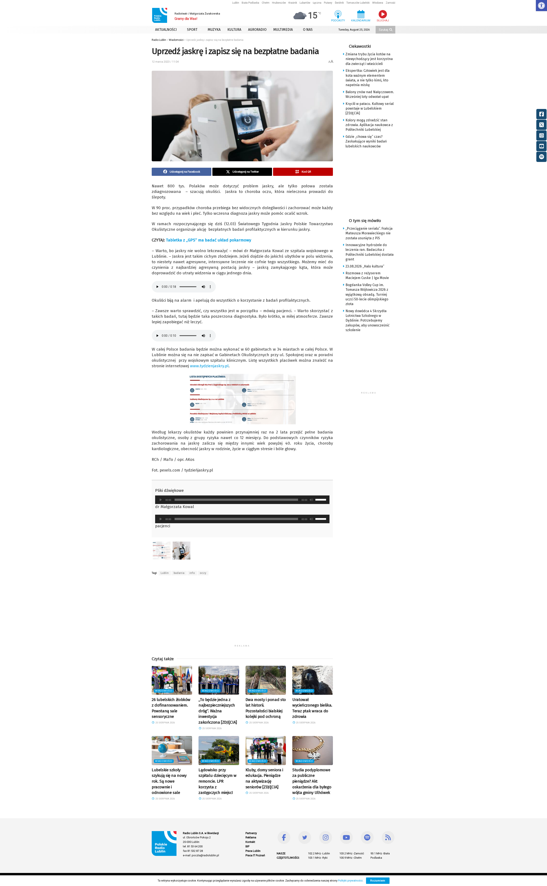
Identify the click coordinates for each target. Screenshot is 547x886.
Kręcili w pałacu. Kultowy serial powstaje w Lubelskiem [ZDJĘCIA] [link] (370, 108)
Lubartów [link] (305, 2)
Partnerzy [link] (251, 833)
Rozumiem (377, 880)
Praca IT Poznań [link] (255, 855)
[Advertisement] (242, 612)
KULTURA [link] (234, 30)
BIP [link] (247, 846)
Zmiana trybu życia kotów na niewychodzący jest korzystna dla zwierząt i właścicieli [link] (369, 59)
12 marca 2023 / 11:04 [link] (165, 61)
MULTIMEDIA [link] (283, 30)
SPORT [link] (192, 30)
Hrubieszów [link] (279, 2)
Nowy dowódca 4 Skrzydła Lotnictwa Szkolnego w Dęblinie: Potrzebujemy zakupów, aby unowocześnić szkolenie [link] (368, 320)
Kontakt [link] (250, 841)
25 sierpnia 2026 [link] (165, 722)
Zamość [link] (390, 2)
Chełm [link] (265, 2)
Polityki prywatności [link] (350, 880)
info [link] (192, 573)
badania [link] (179, 573)
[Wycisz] (311, 500)
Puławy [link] (328, 2)
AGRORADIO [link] (257, 30)
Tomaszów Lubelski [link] (358, 2)
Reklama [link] (251, 837)
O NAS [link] (308, 30)
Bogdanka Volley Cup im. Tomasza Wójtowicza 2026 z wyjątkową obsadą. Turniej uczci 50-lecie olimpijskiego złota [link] (367, 294)
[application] (242, 499)
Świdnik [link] (339, 2)
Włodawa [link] (377, 2)
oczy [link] (203, 573)
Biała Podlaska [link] (250, 2)
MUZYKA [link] (214, 30)
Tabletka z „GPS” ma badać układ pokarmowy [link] (208, 240)
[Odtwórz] (161, 500)
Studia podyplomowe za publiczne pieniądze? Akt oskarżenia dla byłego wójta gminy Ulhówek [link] (311, 781)
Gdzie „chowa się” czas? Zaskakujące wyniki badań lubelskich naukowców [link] (366, 141)
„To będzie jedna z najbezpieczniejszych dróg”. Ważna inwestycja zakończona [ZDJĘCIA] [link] (218, 711)
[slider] (321, 499)
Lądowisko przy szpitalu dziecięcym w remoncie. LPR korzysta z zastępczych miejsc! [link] (217, 781)
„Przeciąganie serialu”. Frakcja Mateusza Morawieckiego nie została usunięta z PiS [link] (369, 233)
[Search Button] (391, 30)
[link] (541, 5)
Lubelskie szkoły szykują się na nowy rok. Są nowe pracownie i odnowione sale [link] (169, 781)
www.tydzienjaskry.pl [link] (209, 365)
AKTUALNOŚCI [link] (166, 30)
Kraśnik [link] (292, 2)
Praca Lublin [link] (253, 850)
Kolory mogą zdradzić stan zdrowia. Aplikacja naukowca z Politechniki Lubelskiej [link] (369, 125)
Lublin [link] (235, 2)
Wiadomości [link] (163, 690)
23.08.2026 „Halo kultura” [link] (365, 266)
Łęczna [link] (317, 2)
